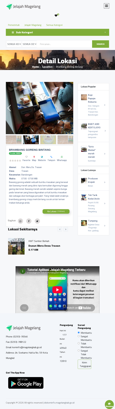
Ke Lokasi (56, 211)
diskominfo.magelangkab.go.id (59, 402)
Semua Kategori (54, 25)
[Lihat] (39, 108)
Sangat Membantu (86, 338)
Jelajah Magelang (32, 25)
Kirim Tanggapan (85, 364)
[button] (70, 108)
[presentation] (60, 229)
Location (47, 66)
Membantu (86, 333)
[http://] (42, 157)
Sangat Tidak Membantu (86, 354)
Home (35, 66)
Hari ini (63, 330)
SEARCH (101, 44)
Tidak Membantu (86, 345)
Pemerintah (14, 25)
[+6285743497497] (51, 157)
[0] (56, 15)
